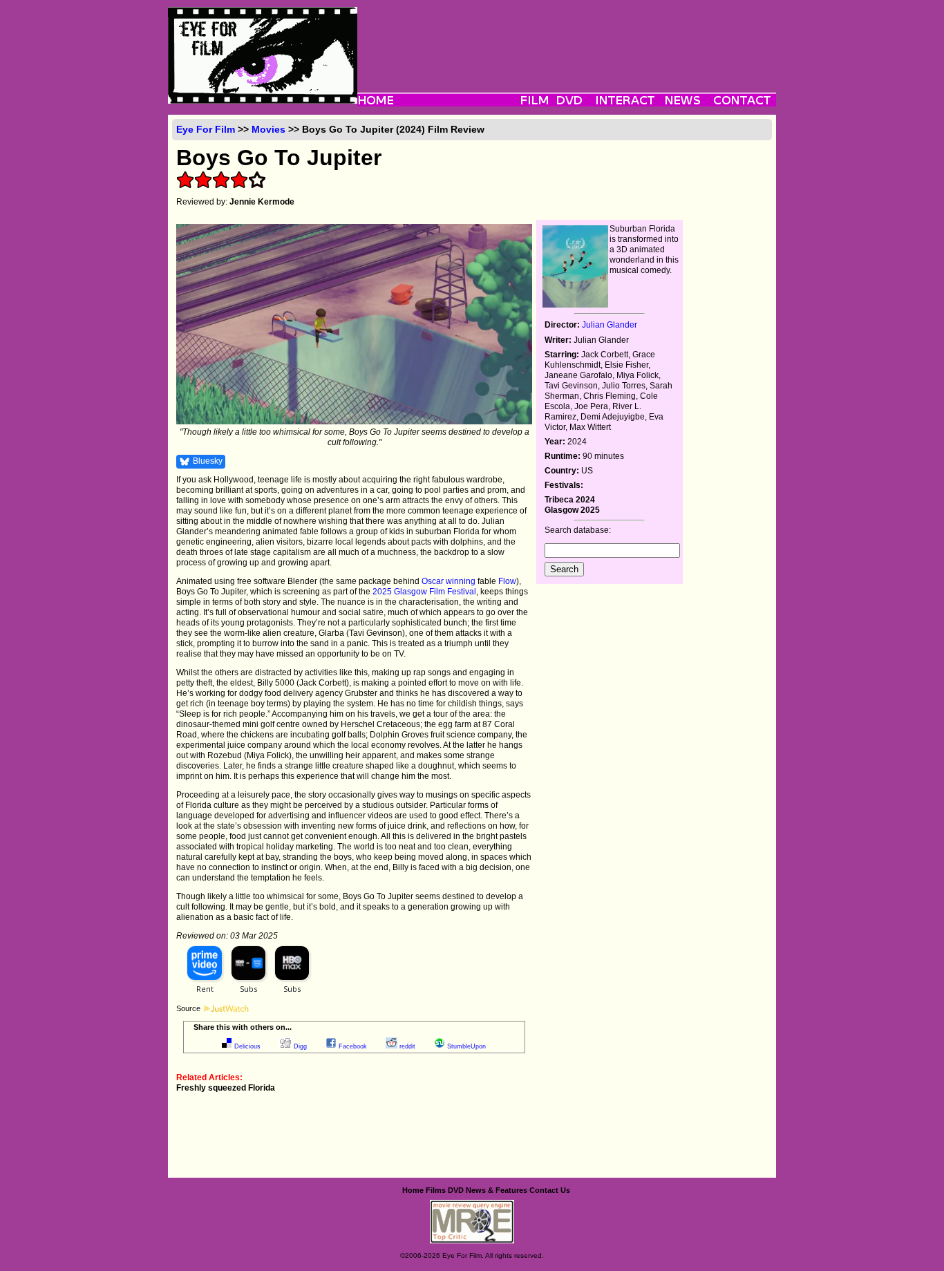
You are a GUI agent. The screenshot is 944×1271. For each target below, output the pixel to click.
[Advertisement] (567, 38)
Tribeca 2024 (570, 500)
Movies (268, 129)
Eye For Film (205, 129)
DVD (456, 1190)
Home (413, 1190)
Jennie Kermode (261, 202)
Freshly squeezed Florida (225, 1088)
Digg (300, 1046)
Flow (507, 581)
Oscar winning (448, 581)
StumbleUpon (466, 1046)
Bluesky (208, 461)
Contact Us (549, 1190)
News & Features (496, 1190)
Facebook (353, 1046)
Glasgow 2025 (572, 510)
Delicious (247, 1046)
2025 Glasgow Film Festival (424, 591)
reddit (407, 1046)
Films (436, 1190)
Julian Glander (609, 325)
